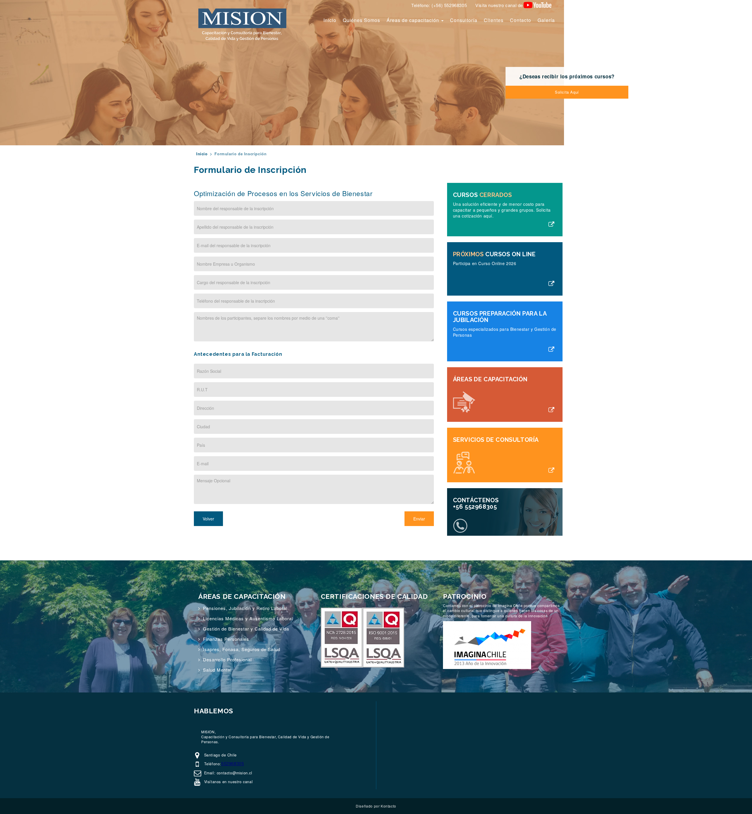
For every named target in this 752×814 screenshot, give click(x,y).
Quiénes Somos (361, 20)
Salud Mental (217, 670)
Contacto (520, 20)
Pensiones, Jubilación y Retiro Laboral (245, 608)
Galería (546, 20)
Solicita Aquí (567, 92)
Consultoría (463, 20)
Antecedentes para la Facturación (238, 354)
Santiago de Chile (220, 755)
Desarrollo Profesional (227, 659)
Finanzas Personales (226, 639)
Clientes (493, 20)
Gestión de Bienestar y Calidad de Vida (246, 629)
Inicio (329, 20)
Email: (210, 773)
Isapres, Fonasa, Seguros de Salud (241, 649)
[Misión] (242, 24)
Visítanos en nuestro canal (228, 781)
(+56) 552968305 (449, 5)
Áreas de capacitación (414, 20)
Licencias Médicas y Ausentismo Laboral (248, 618)
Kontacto (388, 805)
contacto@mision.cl (234, 773)
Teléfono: (212, 763)
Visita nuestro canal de (499, 5)
